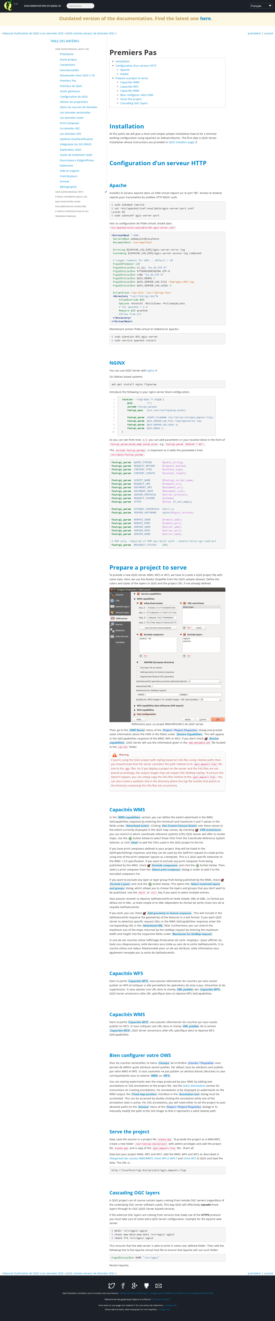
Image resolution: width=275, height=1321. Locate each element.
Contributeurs (68, 176)
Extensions (66, 165)
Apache (125, 70)
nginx (150, 370)
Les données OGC (53, 33)
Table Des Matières (65, 41)
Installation (123, 61)
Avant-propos (68, 59)
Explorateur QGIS (70, 149)
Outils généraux (70, 91)
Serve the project (131, 99)
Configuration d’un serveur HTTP (136, 65)
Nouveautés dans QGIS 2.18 (77, 75)
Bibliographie (68, 187)
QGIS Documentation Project (8, 5)
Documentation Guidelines (70, 206)
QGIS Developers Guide (67, 201)
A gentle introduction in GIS (71, 211)
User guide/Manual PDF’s (69, 191)
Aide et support (69, 170)
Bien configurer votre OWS (136, 95)
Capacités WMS (130, 82)
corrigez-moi (171, 1305)
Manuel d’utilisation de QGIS (21, 33)
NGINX (124, 74)
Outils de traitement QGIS (76, 155)
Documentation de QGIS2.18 (42, 5)
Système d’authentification (76, 139)
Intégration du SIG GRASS (76, 144)
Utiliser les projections (74, 102)
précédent (254, 33)
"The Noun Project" (161, 1299)
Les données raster (72, 117)
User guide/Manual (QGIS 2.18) (72, 49)
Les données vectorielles (75, 112)
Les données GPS (70, 134)
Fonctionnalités (69, 70)
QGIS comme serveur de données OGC (90, 33)
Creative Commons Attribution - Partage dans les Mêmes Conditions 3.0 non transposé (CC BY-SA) (165, 1293)
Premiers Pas (68, 80)
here (205, 18)
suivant (268, 33)
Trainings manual (65, 216)
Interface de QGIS (71, 86)
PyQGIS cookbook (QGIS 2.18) (71, 196)
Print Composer (69, 123)
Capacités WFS (129, 86)
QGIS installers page (181, 142)
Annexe (64, 181)
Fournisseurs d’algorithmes (77, 160)
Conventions (67, 64)
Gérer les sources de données (78, 107)
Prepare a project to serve (132, 78)
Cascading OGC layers (134, 103)
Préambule (67, 54)
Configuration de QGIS (74, 96)
